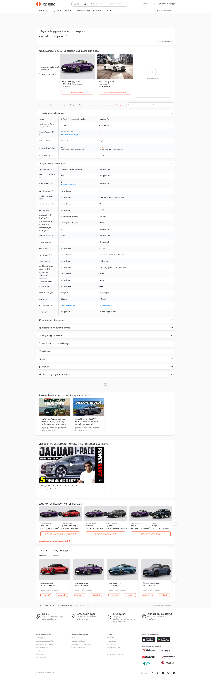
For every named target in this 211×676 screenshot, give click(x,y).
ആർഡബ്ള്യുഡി (68, 305)
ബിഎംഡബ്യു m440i (114, 583)
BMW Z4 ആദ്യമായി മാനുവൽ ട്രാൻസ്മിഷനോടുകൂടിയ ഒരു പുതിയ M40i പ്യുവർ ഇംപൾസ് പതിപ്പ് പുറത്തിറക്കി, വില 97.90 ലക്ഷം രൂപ (53, 424)
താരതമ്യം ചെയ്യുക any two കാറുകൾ (53, 541)
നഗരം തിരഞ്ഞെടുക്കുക (166, 11)
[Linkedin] (174, 673)
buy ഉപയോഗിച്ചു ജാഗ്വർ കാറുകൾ (115, 92)
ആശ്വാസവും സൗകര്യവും (65, 105)
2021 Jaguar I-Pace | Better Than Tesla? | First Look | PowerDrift (59, 486)
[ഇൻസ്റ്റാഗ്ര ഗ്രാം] (168, 673)
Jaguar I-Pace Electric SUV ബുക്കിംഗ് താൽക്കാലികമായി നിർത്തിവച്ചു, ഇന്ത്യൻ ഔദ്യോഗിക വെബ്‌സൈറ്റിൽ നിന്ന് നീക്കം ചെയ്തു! (87, 424)
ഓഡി (154, 523)
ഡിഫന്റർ (96, 595)
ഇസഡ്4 (46, 595)
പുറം (88, 105)
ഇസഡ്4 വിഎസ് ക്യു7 (151, 534)
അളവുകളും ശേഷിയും (46, 105)
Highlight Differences (48, 74)
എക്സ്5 (109, 526)
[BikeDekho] (148, 650)
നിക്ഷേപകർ (40, 654)
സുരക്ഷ (95, 105)
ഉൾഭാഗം (80, 105)
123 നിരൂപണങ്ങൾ (79, 149)
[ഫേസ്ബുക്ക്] (152, 673)
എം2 (130, 595)
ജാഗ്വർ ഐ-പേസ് (106, 82)
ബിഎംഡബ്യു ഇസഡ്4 (71, 82)
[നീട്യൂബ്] (163, 673)
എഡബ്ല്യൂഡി (105, 305)
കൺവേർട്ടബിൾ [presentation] (43, 555)
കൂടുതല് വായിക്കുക (165, 41)
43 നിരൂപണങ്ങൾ (117, 149)
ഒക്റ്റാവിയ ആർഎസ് (149, 595)
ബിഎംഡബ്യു (111, 523)
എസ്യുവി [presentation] (55, 555)
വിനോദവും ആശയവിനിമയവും (111, 105)
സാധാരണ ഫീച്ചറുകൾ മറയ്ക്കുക (50, 68)
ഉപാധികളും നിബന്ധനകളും (45, 644)
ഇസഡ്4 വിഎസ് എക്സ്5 (105, 534)
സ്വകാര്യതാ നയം (42, 647)
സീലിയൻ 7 (163, 595)
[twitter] (157, 673)
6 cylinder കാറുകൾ (68, 184)
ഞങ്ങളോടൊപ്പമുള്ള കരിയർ (45, 641)
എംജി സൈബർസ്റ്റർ (69, 526)
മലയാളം (145, 3)
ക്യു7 (154, 526)
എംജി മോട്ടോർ (66, 523)
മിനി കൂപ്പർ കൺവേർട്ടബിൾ (151, 583)
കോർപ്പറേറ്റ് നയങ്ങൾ (42, 651)
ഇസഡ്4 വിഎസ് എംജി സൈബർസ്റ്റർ (60, 534)
